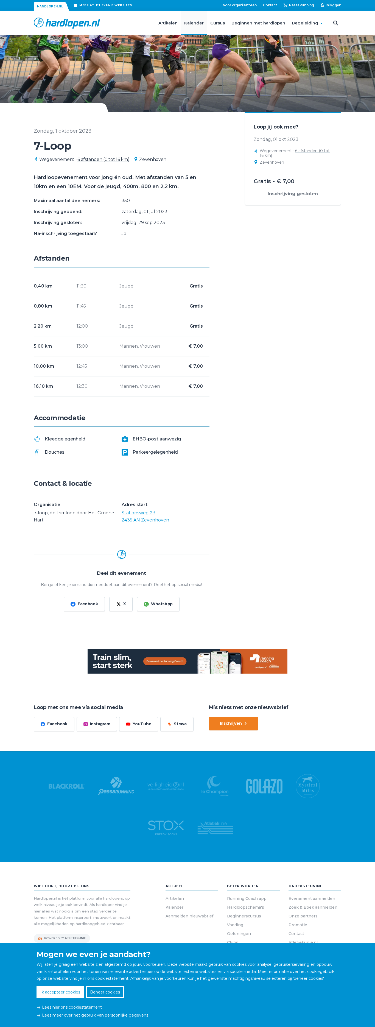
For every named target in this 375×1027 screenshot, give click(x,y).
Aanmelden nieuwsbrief (189, 916)
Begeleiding (305, 23)
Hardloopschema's (245, 907)
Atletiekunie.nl (303, 942)
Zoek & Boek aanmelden (313, 907)
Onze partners (303, 916)
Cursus (217, 23)
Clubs (232, 942)
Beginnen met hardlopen (258, 23)
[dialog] (187, 985)
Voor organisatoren (240, 5)
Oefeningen (239, 933)
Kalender (194, 23)
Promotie (298, 924)
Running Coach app (247, 898)
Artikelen (168, 23)
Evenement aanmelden (312, 898)
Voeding (235, 924)
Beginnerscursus (244, 916)
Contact (270, 5)
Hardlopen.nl (50, 6)
